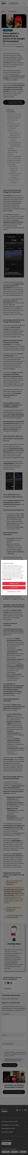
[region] (14, 577)
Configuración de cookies (14, 591)
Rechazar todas (14, 583)
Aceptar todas (14, 587)
